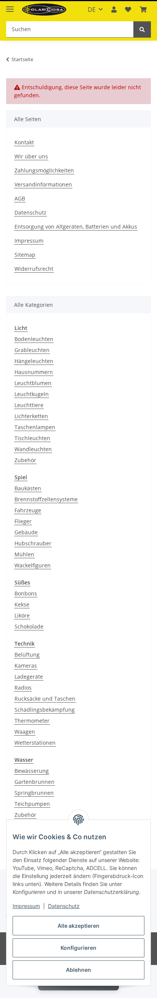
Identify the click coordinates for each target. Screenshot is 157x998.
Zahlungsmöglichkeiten (44, 170)
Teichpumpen (32, 803)
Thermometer (32, 720)
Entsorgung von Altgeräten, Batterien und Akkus (75, 226)
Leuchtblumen (32, 383)
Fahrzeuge (27, 510)
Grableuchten (32, 350)
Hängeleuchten (33, 361)
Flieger (23, 521)
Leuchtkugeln (31, 394)
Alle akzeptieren (78, 925)
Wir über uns (31, 156)
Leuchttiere (28, 405)
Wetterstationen (35, 742)
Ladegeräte (28, 676)
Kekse (21, 604)
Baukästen (27, 488)
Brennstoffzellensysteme (46, 499)
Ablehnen (78, 969)
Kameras (25, 665)
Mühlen (24, 554)
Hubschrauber (32, 543)
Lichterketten (31, 416)
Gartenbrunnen (34, 781)
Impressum (26, 906)
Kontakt (24, 142)
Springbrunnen (34, 792)
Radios (23, 687)
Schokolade (28, 626)
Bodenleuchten (33, 339)
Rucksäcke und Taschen (44, 698)
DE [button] (92, 9)
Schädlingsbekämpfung (44, 709)
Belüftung (27, 654)
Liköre (22, 615)
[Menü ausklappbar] (10, 6)
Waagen (24, 731)
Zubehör (25, 460)
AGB (19, 198)
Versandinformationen (43, 184)
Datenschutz (64, 906)
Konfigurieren (78, 947)
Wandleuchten (33, 449)
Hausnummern (33, 372)
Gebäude (26, 532)
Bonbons (25, 593)
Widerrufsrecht (33, 268)
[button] (114, 9)
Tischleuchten (32, 438)
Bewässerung (31, 770)
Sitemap (24, 254)
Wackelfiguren (32, 565)
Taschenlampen (34, 427)
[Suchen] (142, 29)
